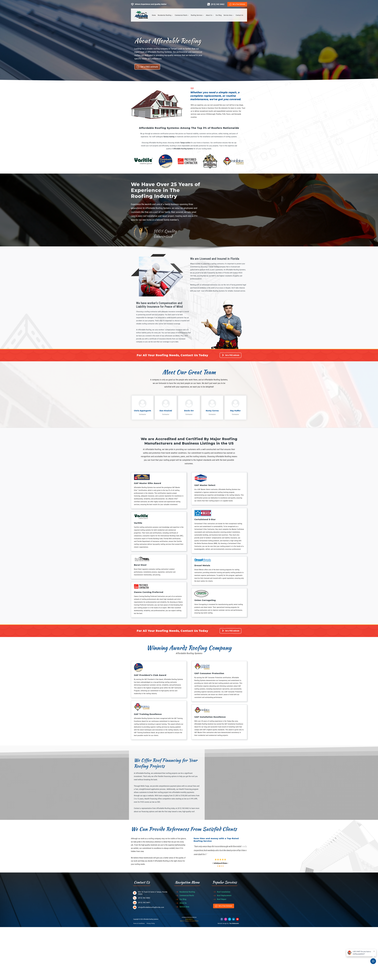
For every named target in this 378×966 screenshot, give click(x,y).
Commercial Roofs (181, 15)
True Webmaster (234, 923)
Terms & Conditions (139, 923)
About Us (209, 15)
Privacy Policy (151, 923)
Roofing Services (196, 15)
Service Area (228, 15)
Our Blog (219, 15)
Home (154, 15)
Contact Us (239, 15)
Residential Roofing (164, 15)
